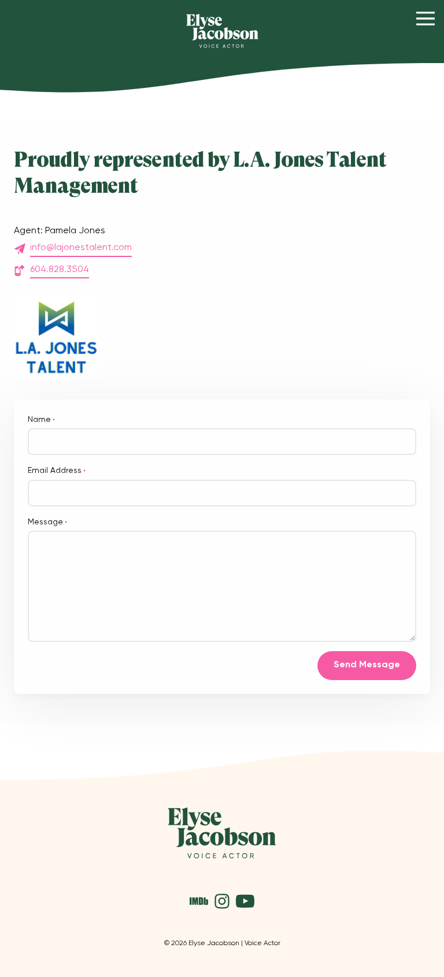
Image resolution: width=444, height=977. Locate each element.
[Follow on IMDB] (199, 901)
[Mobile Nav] (425, 18)
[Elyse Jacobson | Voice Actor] (222, 31)
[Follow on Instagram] (222, 901)
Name (41, 420)
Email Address (57, 471)
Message (47, 522)
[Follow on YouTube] (245, 901)
